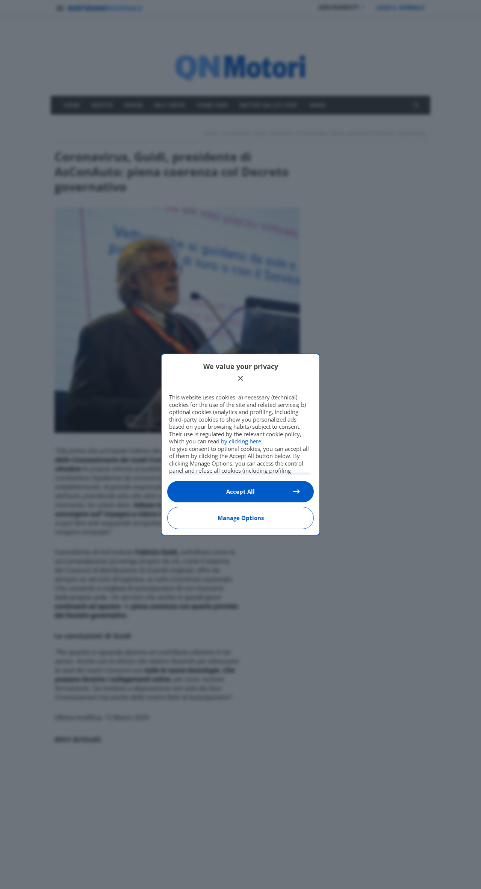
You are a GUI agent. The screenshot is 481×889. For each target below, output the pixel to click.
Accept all (240, 491)
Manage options (241, 518)
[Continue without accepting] (240, 378)
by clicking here (241, 441)
